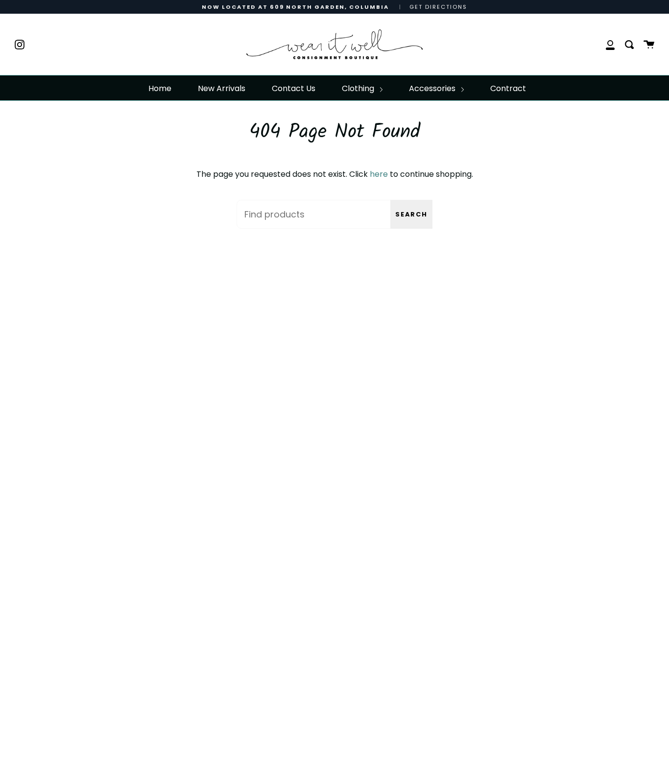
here (379, 174)
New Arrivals (221, 88)
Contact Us (293, 88)
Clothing (359, 88)
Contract (508, 88)
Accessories (433, 88)
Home (159, 88)
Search (411, 214)
